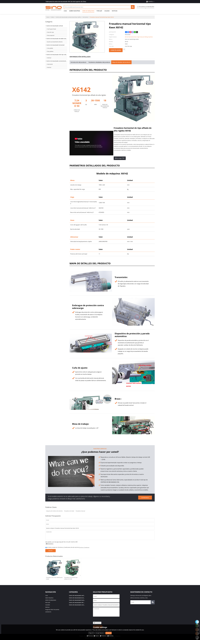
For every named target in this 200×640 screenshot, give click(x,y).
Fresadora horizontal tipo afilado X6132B (71, 578)
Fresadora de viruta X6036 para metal (54, 578)
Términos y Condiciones (84, 547)
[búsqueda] (132, 7)
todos (52, 17)
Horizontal (85, 17)
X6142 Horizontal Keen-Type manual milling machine (139, 37)
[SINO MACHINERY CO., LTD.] (53, 8)
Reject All (91, 633)
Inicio (47, 17)
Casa (65, 11)
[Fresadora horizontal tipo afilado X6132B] (72, 567)
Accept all (108, 633)
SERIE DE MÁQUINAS (88, 11)
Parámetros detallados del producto (99, 62)
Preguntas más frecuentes (52, 609)
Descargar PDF (120, 158)
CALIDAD (107, 11)
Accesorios (50, 543)
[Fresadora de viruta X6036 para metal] (54, 567)
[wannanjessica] (197, 622)
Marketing (111, 635)
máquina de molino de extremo (54, 511)
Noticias (114, 11)
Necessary (90, 635)
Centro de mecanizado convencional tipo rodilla (68, 17)
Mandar (50, 550)
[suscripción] (153, 602)
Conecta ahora (116, 50)
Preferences (104, 635)
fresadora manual (80, 511)
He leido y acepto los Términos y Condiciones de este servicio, (68, 547)
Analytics (97, 635)
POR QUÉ (99, 11)
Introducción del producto (78, 62)
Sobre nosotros (74, 11)
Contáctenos (145, 497)
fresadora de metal (69, 511)
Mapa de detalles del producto (121, 62)
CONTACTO (48, 612)
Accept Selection (100, 633)
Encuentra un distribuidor (146, 6)
